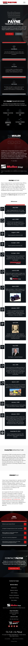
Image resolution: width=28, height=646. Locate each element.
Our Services (9, 33)
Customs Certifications (14, 595)
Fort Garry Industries (6, 499)
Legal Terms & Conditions (17, 638)
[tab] (14, 524)
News (17, 142)
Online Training (14, 592)
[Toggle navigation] (24, 2)
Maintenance (14, 587)
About (11, 142)
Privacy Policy (14, 641)
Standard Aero (17, 499)
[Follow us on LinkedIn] (17, 626)
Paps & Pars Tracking (14, 597)
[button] (14, 524)
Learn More (14, 160)
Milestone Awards (14, 590)
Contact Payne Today (14, 568)
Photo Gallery (14, 600)
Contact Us (19, 33)
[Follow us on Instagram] (9, 626)
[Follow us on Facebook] (11, 626)
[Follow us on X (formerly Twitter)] (14, 626)
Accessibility (7, 638)
